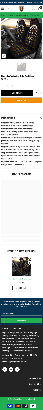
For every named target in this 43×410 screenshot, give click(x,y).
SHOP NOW (21, 2)
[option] (21, 38)
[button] (21, 117)
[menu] (2, 8)
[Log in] (33, 8)
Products (10, 15)
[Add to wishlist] (38, 93)
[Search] (9, 8)
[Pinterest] (11, 369)
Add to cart (17, 93)
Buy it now (21, 100)
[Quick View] (29, 263)
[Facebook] (4, 369)
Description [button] (8, 117)
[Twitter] (17, 369)
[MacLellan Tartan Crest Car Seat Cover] (21, 266)
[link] (21, 236)
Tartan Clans (18, 399)
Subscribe (21, 320)
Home (3, 15)
